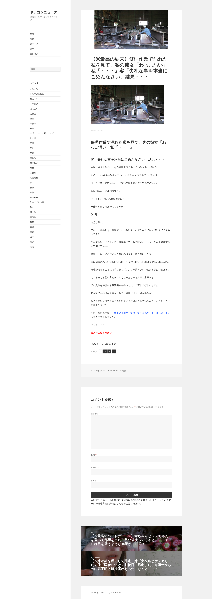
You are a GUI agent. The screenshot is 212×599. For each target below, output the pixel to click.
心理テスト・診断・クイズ (42, 133)
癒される (34, 197)
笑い (32, 207)
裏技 (32, 222)
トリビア (34, 103)
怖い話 (33, 138)
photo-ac (100, 130)
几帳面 (33, 113)
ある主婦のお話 (37, 94)
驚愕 (32, 33)
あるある (34, 89)
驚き (32, 241)
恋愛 (32, 143)
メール (95, 467)
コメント (95, 413)
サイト (94, 480)
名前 (94, 454)
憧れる (33, 158)
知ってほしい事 (37, 202)
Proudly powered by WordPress (106, 592)
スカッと (34, 99)
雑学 (32, 48)
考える (33, 212)
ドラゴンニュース (43, 12)
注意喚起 (34, 177)
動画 (32, 118)
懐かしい (34, 163)
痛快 (32, 192)
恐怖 (32, 148)
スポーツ (34, 43)
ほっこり (34, 108)
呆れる (33, 123)
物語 (32, 187)
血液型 (33, 217)
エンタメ (34, 54)
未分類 (33, 172)
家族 (32, 128)
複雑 (32, 227)
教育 (32, 167)
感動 (32, 38)
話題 (32, 231)
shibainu (114, 370)
